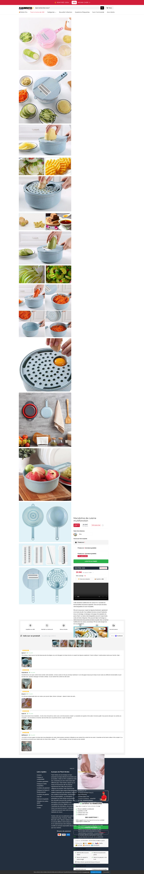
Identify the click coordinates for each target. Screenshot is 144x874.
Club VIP (39, 796)
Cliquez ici (95, 804)
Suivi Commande (98, 12)
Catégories (51, 12)
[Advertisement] (72, 763)
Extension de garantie (42, 799)
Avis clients (111, 12)
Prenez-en (81, 542)
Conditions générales (42, 781)
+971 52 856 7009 (91, 802)
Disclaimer (40, 805)
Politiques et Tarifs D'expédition (42, 784)
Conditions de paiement (43, 788)
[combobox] (67, 7)
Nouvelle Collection (65, 12)
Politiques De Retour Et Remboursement (43, 791)
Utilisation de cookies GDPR (42, 802)
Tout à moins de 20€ (37, 12)
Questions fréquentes (82, 12)
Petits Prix (23, 12)
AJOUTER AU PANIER (91, 561)
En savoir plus (86, 872)
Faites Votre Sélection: (79, 531)
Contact (39, 807)
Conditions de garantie (43, 794)
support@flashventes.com (91, 806)
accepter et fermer (96, 872)
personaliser (106, 872)
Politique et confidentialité (40, 778)
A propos (39, 775)
